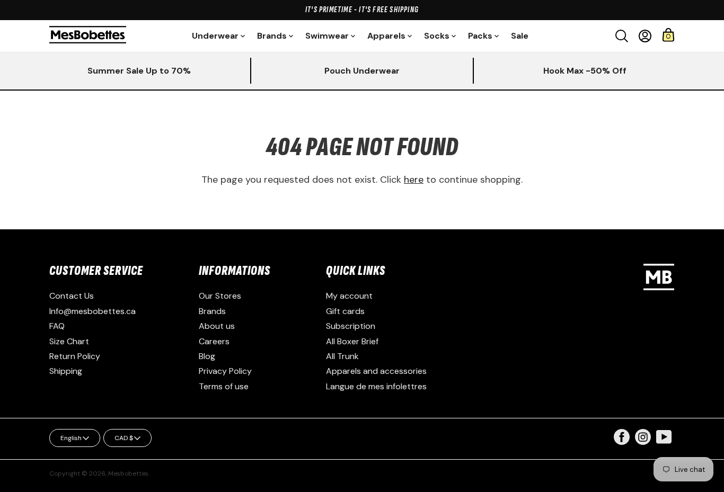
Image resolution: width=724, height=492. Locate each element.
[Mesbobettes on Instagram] (643, 442)
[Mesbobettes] (87, 36)
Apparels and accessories (376, 371)
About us (217, 326)
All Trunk (342, 356)
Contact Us (71, 295)
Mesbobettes (128, 473)
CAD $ (123, 438)
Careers (214, 341)
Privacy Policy (225, 371)
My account (349, 295)
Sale (519, 35)
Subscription (350, 326)
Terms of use (224, 386)
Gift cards (345, 311)
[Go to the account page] (645, 36)
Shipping (65, 371)
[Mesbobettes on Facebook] (622, 442)
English (71, 438)
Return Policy (74, 356)
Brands (212, 311)
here (413, 179)
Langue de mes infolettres (376, 386)
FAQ (57, 326)
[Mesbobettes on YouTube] (664, 436)
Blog (207, 356)
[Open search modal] (621, 36)
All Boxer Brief (352, 341)
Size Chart (69, 341)
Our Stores (220, 295)
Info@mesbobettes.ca (92, 311)
